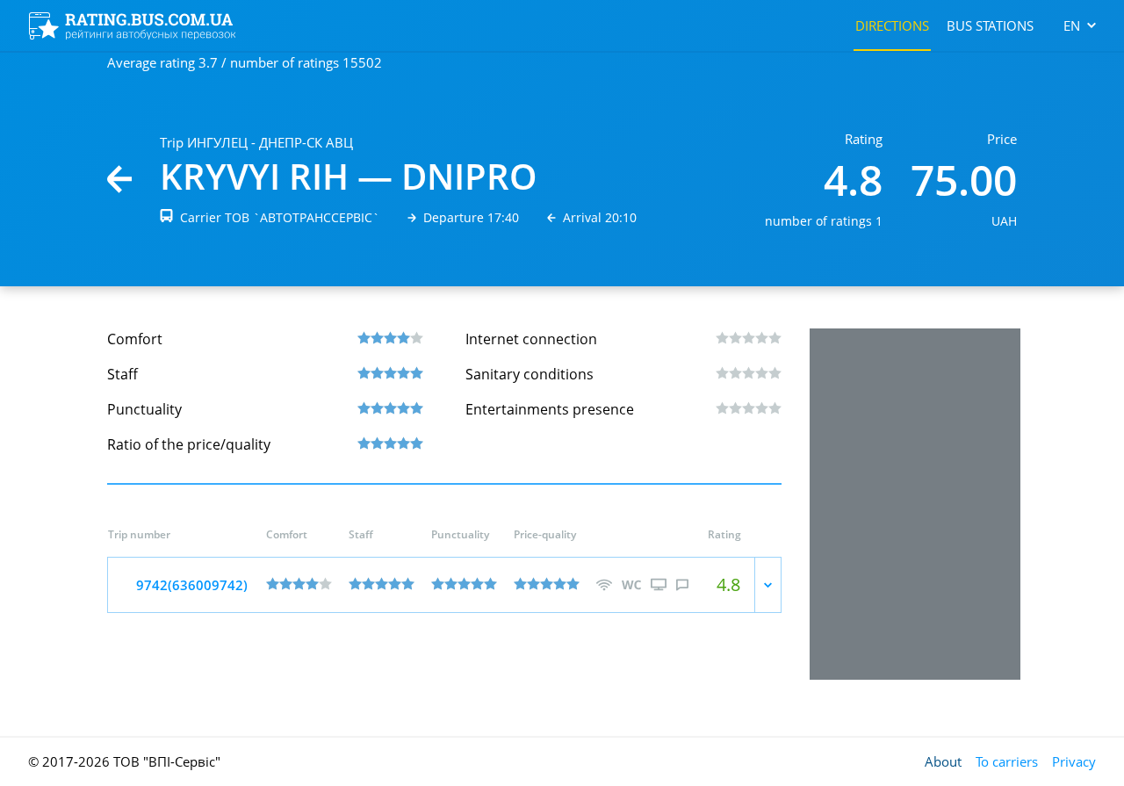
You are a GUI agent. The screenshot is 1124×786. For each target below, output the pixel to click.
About (943, 761)
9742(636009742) (192, 585)
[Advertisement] (915, 504)
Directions (892, 25)
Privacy (1074, 761)
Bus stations (990, 25)
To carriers (1007, 761)
